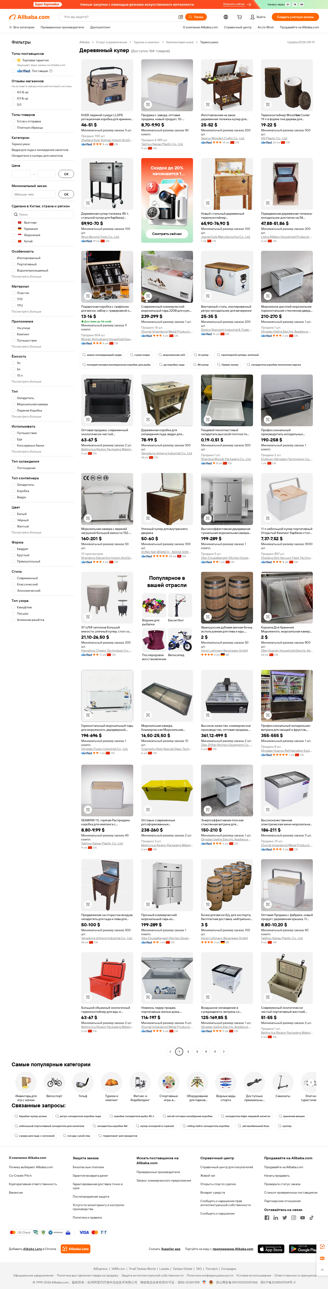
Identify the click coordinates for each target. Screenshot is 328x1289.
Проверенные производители (158, 1172)
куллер (286, 1126)
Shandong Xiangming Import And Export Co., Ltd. (107, 558)
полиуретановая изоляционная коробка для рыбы (119, 364)
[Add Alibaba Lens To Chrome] (75, 1248)
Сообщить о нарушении (217, 1213)
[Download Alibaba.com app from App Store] (271, 1248)
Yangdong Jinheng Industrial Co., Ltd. (166, 453)
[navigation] (43, 547)
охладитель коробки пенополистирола (276, 364)
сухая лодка (142, 354)
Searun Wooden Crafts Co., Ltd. (223, 138)
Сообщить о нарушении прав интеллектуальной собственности (225, 1203)
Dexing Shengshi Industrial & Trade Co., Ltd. (227, 330)
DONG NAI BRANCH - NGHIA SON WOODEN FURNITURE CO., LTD (167, 552)
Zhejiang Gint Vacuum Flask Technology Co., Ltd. (287, 558)
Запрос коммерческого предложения (164, 1180)
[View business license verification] (204, 1282)
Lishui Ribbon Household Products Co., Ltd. (287, 237)
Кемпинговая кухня (179, 42)
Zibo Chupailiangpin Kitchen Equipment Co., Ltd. (227, 558)
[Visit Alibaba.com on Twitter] (284, 1217)
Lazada (164, 1268)
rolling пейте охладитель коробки (208, 1126)
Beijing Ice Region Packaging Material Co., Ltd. (107, 449)
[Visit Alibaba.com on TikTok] (311, 1217)
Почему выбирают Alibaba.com (31, 1167)
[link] (322, 1246)
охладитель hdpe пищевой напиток (247, 1116)
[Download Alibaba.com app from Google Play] (304, 1248)
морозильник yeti (174, 354)
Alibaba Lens (32, 1249)
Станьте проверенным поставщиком (291, 1192)
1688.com (118, 1268)
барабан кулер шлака (33, 1116)
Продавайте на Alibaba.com (283, 1167)
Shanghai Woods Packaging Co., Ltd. (226, 459)
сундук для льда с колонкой (36, 1135)
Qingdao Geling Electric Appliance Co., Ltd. (287, 331)
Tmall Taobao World (142, 1268)
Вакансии (16, 1192)
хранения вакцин (294, 1116)
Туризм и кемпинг (147, 42)
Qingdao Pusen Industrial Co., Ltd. (104, 749)
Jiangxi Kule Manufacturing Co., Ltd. (225, 237)
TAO (199, 1268)
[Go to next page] (224, 1052)
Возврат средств (212, 1192)
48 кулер (203, 364)
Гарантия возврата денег (90, 1175)
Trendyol (212, 1268)
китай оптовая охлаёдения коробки (189, 1116)
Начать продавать (277, 1175)
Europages (228, 1268)
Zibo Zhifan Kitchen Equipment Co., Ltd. (227, 745)
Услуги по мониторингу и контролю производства (98, 1207)
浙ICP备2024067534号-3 (277, 1282)
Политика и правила (87, 1217)
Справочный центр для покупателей (226, 1167)
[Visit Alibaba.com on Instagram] (293, 1217)
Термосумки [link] (209, 42)
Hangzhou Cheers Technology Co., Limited (107, 650)
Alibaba (84, 42)
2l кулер (203, 354)
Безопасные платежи (88, 1167)
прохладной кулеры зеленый (240, 354)
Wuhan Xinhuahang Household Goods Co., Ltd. (107, 339)
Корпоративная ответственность (33, 1184)
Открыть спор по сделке (218, 1184)
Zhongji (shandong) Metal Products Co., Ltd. (167, 331)
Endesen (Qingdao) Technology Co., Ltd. (287, 459)
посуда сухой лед (78, 1135)
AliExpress (100, 1268)
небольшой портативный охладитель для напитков (51, 1126)
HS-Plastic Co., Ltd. (274, 138)
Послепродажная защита (91, 1196)
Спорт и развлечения (111, 42)
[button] (180, 17)
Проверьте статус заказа (282, 1184)
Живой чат (207, 1175)
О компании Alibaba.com (27, 1157)
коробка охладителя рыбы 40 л (134, 1116)
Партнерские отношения (282, 1201)
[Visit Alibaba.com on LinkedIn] (275, 1217)
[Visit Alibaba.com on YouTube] (302, 1217)
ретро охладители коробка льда (80, 1116)
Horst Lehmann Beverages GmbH (224, 650)
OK (66, 174)
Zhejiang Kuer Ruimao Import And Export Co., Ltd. (107, 140)
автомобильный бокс (256, 1126)
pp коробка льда (174, 364)
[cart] (240, 17)
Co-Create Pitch (20, 1175)
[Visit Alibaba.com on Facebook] (267, 1217)
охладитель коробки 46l (112, 1126)
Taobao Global (182, 1268)
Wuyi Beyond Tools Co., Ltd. (100, 237)
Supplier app (171, 1249)
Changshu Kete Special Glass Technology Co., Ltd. (167, 749)
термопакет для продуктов (120, 1135)
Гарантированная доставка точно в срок (97, 1186)
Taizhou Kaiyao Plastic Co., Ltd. (162, 144)
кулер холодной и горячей (157, 1126)
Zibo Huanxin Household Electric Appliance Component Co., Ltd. (287, 650)
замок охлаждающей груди (104, 354)
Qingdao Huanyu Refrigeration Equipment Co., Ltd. (287, 750)
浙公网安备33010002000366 (237, 1282)
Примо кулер (230, 364)
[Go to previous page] (170, 1052)
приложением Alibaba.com (233, 1249)
